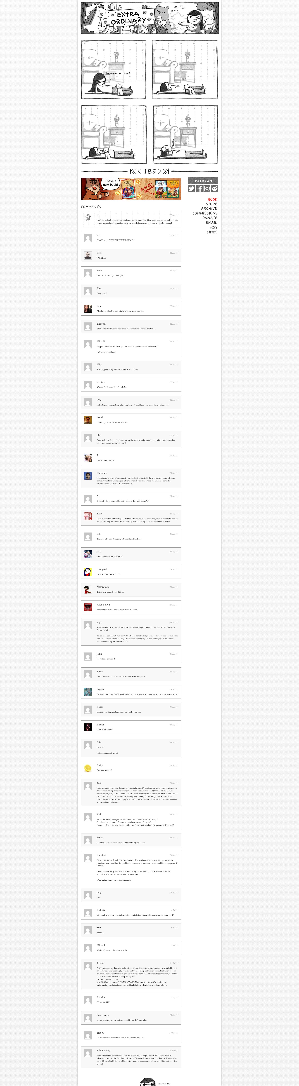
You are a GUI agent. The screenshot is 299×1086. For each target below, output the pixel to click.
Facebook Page (199, 188)
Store (215, 203)
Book (215, 199)
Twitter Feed (191, 188)
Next (159, 171)
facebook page (165, 222)
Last (166, 171)
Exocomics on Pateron (203, 180)
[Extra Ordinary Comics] (149, 18)
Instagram (206, 188)
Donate (214, 218)
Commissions (211, 213)
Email (215, 222)
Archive (214, 208)
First (133, 171)
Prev (140, 171)
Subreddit (214, 188)
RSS (216, 227)
